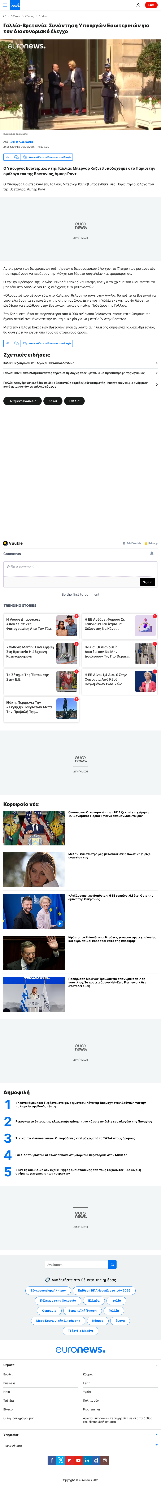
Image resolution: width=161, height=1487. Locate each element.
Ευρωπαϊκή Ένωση (83, 1310)
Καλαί (53, 401)
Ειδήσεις (15, 16)
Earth (86, 1383)
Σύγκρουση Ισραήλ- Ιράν (48, 1290)
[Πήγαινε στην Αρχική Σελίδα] (15, 5)
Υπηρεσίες (10, 1434)
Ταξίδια (8, 1400)
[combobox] (81, 1264)
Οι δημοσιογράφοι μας (19, 1418)
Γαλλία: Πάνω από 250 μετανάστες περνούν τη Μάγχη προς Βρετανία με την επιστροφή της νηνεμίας (74, 373)
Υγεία (87, 1391)
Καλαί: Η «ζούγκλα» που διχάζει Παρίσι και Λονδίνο (38, 363)
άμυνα (120, 1320)
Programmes (91, 1409)
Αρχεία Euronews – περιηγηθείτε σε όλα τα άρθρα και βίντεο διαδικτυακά (117, 1419)
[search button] (112, 1264)
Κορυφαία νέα (21, 804)
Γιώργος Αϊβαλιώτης (21, 141)
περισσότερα (12, 1445)
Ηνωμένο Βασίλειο (22, 401)
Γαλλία (43, 16)
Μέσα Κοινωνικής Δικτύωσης (58, 1320)
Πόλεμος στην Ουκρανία (58, 1300)
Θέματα (8, 1365)
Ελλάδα (94, 1300)
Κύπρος (97, 1320)
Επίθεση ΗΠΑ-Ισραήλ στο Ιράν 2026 (104, 1290)
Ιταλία (116, 1300)
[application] (80, 84)
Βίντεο (8, 1409)
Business (9, 1383)
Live (151, 5)
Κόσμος (29, 16)
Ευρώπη (8, 1374)
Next (6, 1391)
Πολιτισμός (91, 1400)
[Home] (4, 16)
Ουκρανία (49, 1310)
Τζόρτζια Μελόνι (80, 1330)
